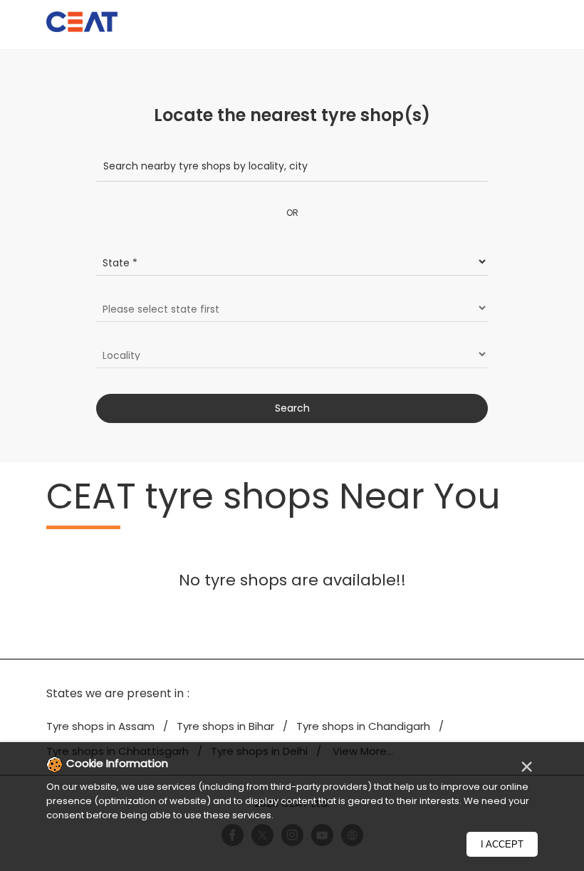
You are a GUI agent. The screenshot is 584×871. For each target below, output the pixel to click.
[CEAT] (82, 23)
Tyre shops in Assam (100, 726)
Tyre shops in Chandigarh (363, 726)
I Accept (502, 844)
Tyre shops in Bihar (225, 726)
